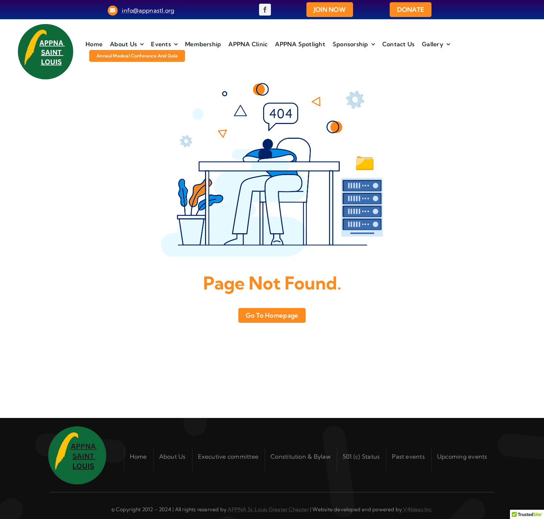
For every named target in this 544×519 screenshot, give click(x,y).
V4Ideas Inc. (417, 509)
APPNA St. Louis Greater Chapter (268, 509)
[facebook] (265, 10)
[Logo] (45, 26)
